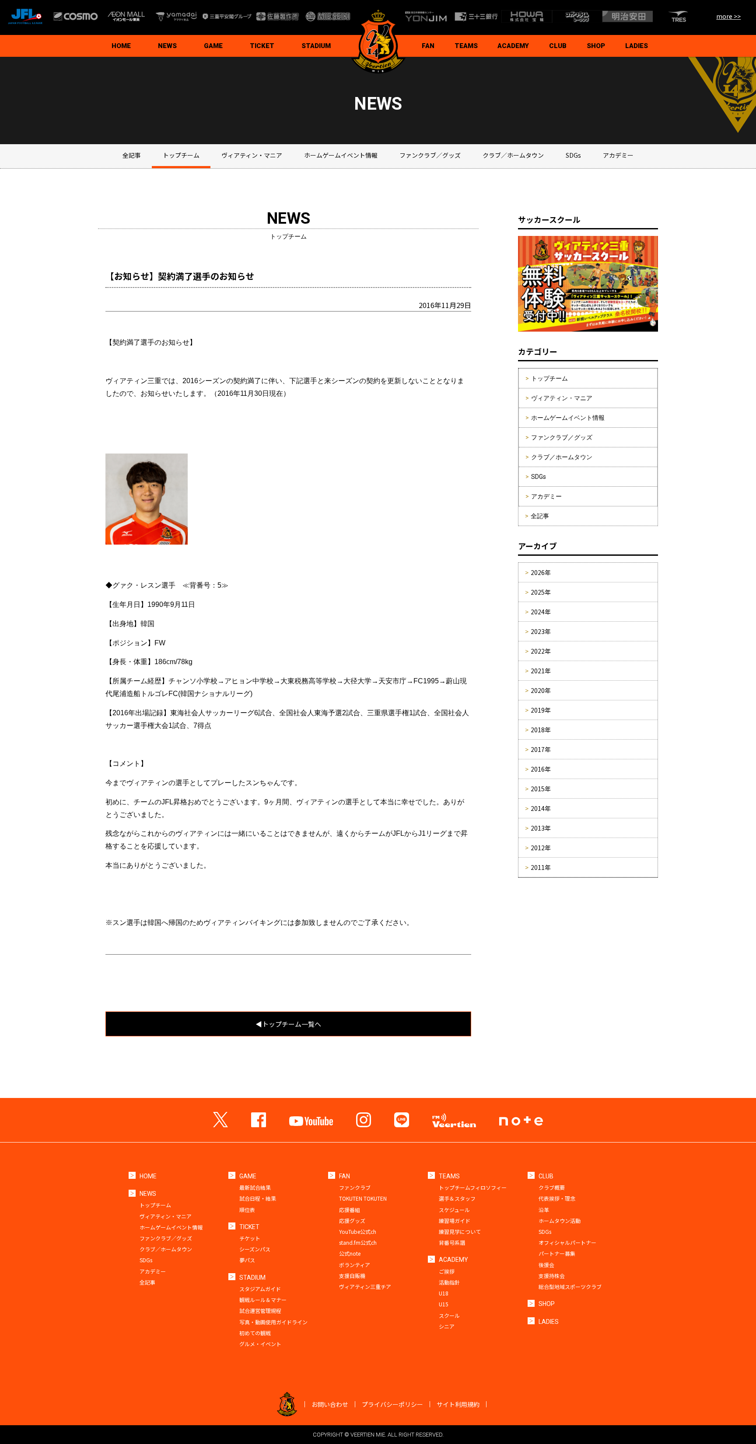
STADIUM (316, 46)
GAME (213, 46)
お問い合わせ (330, 1404)
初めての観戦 (255, 1333)
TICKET (262, 46)
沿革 (544, 1209)
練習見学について (460, 1231)
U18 (443, 1293)
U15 (443, 1304)
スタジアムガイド (260, 1288)
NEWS (167, 46)
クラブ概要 (552, 1187)
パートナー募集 (557, 1253)
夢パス (247, 1260)
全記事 (131, 155)
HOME (121, 46)
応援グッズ (352, 1220)
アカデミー (618, 155)
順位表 (247, 1209)
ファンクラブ (355, 1187)
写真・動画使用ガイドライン (273, 1322)
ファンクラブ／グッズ (430, 155)
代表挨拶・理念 (557, 1198)
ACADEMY (513, 46)
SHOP (596, 46)
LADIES (636, 46)
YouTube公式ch (357, 1231)
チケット (249, 1238)
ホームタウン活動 (560, 1220)
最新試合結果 (255, 1187)
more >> (728, 16)
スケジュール (454, 1209)
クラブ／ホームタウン (513, 155)
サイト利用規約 (458, 1404)
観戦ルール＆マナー (263, 1299)
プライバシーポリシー (392, 1404)
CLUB (558, 46)
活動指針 (449, 1282)
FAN (428, 46)
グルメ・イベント (260, 1343)
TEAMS (466, 46)
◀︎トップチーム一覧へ (288, 1023)
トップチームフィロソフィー (473, 1187)
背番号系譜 (452, 1242)
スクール (449, 1315)
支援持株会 (552, 1275)
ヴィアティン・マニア (251, 155)
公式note (349, 1253)
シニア (447, 1326)
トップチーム (181, 155)
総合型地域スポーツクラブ (570, 1286)
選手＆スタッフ (457, 1198)
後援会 (546, 1264)
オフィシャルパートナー (567, 1242)
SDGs (573, 155)
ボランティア (354, 1264)
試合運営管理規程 (260, 1310)
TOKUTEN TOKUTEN (363, 1198)
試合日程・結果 (257, 1198)
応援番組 (349, 1209)
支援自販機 (352, 1275)
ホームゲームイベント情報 (341, 155)
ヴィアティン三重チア (365, 1286)
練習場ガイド (454, 1220)
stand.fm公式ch (358, 1242)
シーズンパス (254, 1249)
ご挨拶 (447, 1271)
